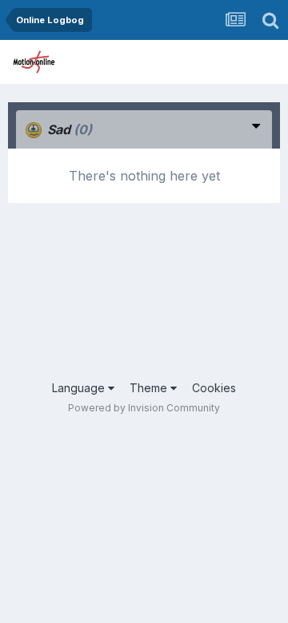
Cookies (214, 388)
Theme (150, 388)
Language (80, 388)
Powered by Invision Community (144, 408)
